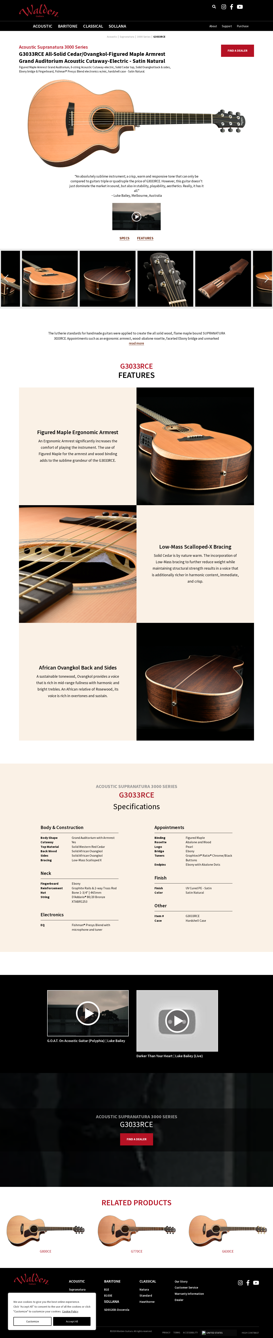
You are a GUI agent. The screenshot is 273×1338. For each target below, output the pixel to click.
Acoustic (42, 26)
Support (227, 26)
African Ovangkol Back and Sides (78, 667)
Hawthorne (146, 1302)
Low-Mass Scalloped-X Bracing (195, 546)
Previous (6, 279)
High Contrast (250, 1332)
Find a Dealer (237, 50)
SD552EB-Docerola (116, 1310)
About (213, 26)
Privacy (166, 1332)
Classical (93, 26)
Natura (144, 1289)
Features (145, 238)
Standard (145, 1295)
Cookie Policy (70, 1311)
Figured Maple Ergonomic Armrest (77, 432)
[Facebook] (231, 7)
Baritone (68, 26)
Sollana (117, 26)
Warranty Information (189, 1294)
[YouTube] (240, 7)
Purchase (243, 26)
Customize (32, 1321)
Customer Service (186, 1287)
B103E (108, 1295)
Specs (125, 238)
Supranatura (127, 36)
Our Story (181, 1281)
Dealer (179, 1300)
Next (267, 279)
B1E (106, 1289)
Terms (176, 1332)
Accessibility (190, 1332)
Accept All (72, 1321)
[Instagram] (223, 7)
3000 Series (143, 36)
